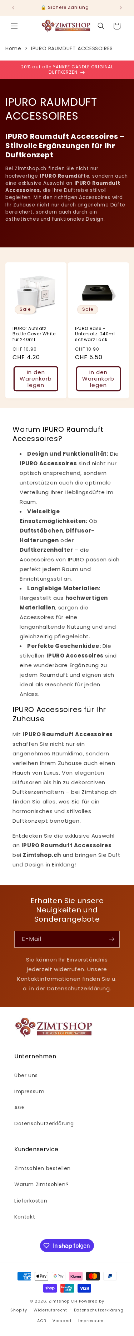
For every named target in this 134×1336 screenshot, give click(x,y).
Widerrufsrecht (50, 1310)
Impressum (29, 1091)
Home (13, 48)
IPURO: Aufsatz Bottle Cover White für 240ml (34, 333)
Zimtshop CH (63, 1301)
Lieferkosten (30, 1200)
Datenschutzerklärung (44, 1123)
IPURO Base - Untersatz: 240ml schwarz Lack (95, 333)
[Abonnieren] (111, 939)
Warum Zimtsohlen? (41, 1184)
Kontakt (24, 1216)
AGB (19, 1107)
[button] (14, 26)
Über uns (26, 1075)
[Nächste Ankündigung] (121, 8)
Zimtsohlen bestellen (42, 1168)
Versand (62, 1321)
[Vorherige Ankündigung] (13, 8)
